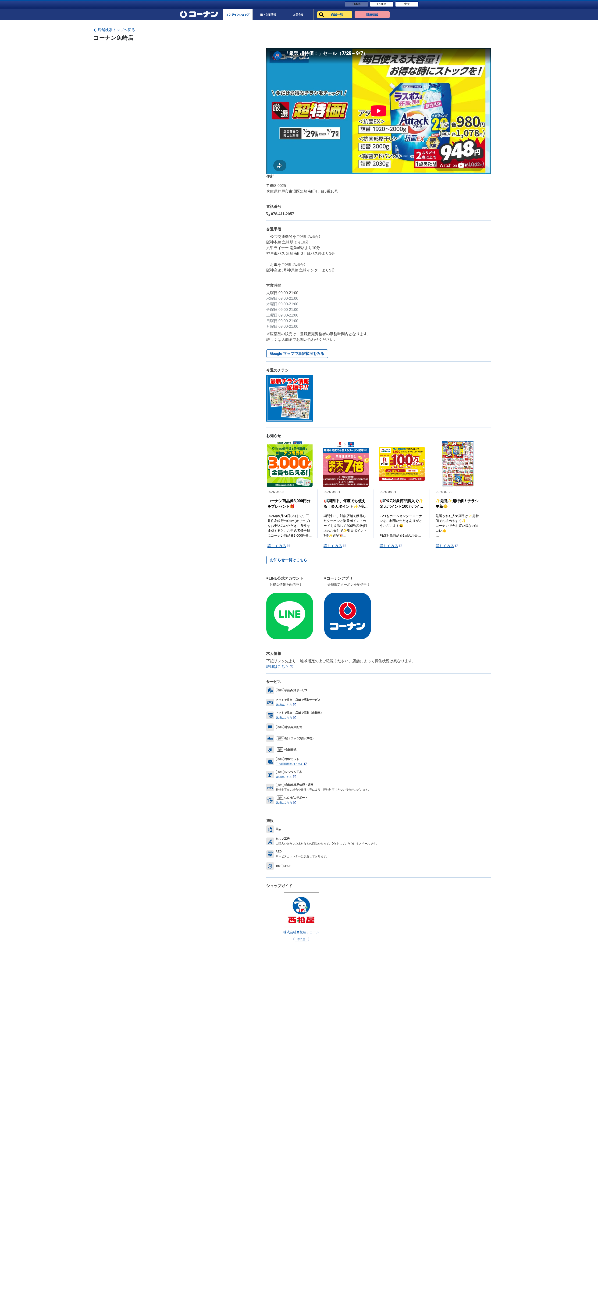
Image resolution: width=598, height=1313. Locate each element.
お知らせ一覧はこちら (288, 560)
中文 (407, 4)
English (382, 4)
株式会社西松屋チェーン (301, 932)
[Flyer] (289, 398)
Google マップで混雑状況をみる (297, 354)
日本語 (356, 4)
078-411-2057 (282, 214)
